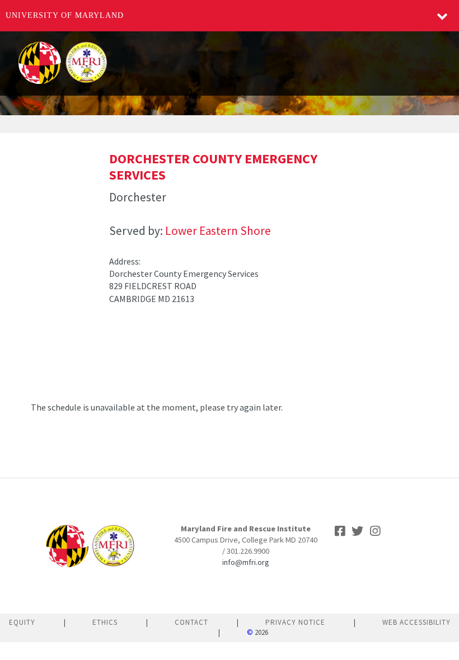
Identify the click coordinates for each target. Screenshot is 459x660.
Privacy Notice (295, 622)
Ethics (105, 622)
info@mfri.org (245, 562)
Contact (191, 622)
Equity (22, 622)
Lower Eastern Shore (218, 230)
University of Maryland (65, 15)
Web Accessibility (416, 622)
